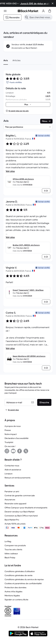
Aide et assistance (13, 469)
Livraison (8, 473)
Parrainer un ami (12, 491)
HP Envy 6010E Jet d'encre (23, 179)
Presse (8, 430)
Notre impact (11, 434)
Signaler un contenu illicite (16, 599)
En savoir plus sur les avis (19, 111)
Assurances (10, 499)
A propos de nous (13, 426)
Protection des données (15, 587)
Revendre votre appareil (15, 503)
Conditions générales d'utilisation (20, 571)
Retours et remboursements (17, 477)
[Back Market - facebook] (19, 451)
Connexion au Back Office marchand (21, 515)
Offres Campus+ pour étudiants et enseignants (26, 507)
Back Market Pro (12, 519)
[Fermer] (52, 3)
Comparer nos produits (15, 545)
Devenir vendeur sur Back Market (19, 511)
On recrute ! (10, 446)
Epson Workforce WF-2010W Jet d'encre (29, 356)
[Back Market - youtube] (13, 451)
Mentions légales (12, 595)
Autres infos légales (13, 591)
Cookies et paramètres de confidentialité (23, 583)
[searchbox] (40, 17)
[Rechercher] (26, 17)
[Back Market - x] (26, 451)
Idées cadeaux (11, 553)
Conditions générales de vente (18, 575)
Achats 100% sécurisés (15, 523)
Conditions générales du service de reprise (24, 579)
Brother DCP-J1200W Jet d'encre (26, 245)
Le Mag (8, 541)
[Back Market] (28, 11)
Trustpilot (9, 442)
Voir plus (10, 171)
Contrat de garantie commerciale (20, 495)
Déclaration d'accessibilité (16, 438)
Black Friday (10, 557)
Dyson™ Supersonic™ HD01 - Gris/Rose (28, 290)
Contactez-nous (12, 465)
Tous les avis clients (13, 549)
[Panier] (50, 11)
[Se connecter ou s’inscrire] (43, 11)
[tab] (5, 60)
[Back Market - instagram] (7, 451)
